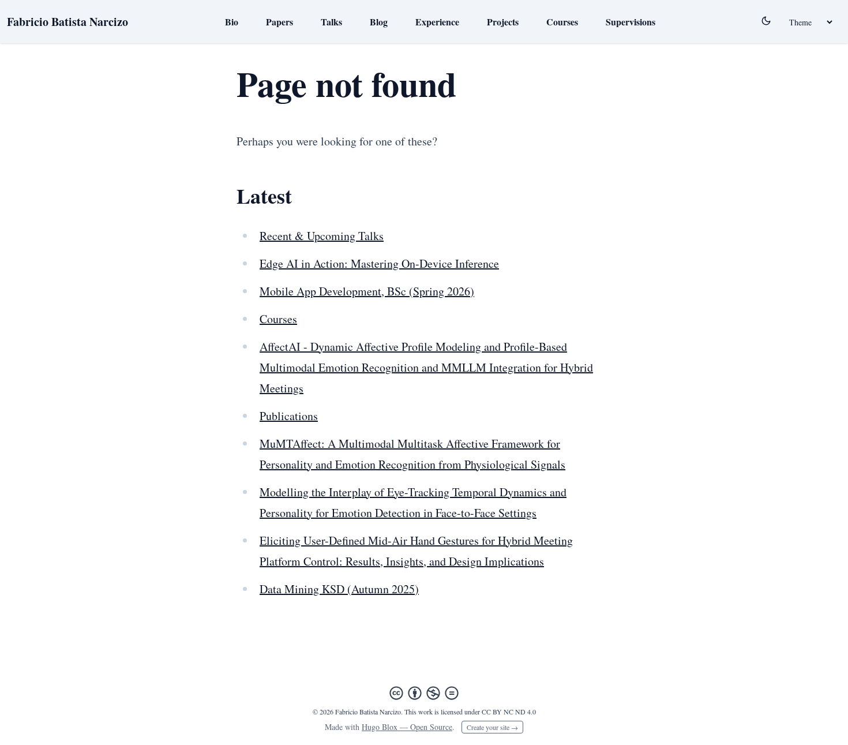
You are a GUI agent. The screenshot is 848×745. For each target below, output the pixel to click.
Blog (379, 21)
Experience (437, 21)
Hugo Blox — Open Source (407, 726)
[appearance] (766, 21)
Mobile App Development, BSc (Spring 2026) (367, 291)
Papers (279, 21)
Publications (289, 416)
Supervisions (630, 21)
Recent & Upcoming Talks (322, 236)
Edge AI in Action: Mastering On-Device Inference (379, 263)
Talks (331, 21)
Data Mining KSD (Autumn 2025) (339, 589)
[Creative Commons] (424, 693)
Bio (231, 21)
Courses (562, 21)
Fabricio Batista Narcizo (67, 21)
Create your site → (492, 727)
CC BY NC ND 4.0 (509, 711)
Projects (503, 21)
